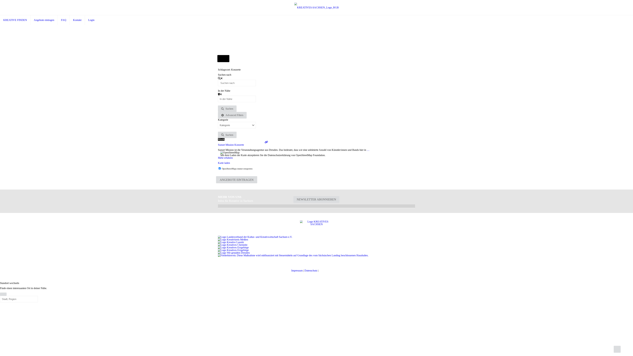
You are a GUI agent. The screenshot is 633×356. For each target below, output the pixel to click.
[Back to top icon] (617, 349)
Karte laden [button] (224, 163)
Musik (221, 139)
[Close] (3, 294)
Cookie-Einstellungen (330, 270)
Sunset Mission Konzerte (231, 144)
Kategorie (223, 120)
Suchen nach (224, 75)
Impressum (297, 270)
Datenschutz (310, 270)
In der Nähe (224, 90)
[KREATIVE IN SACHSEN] (316, 7)
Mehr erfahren (225, 157)
